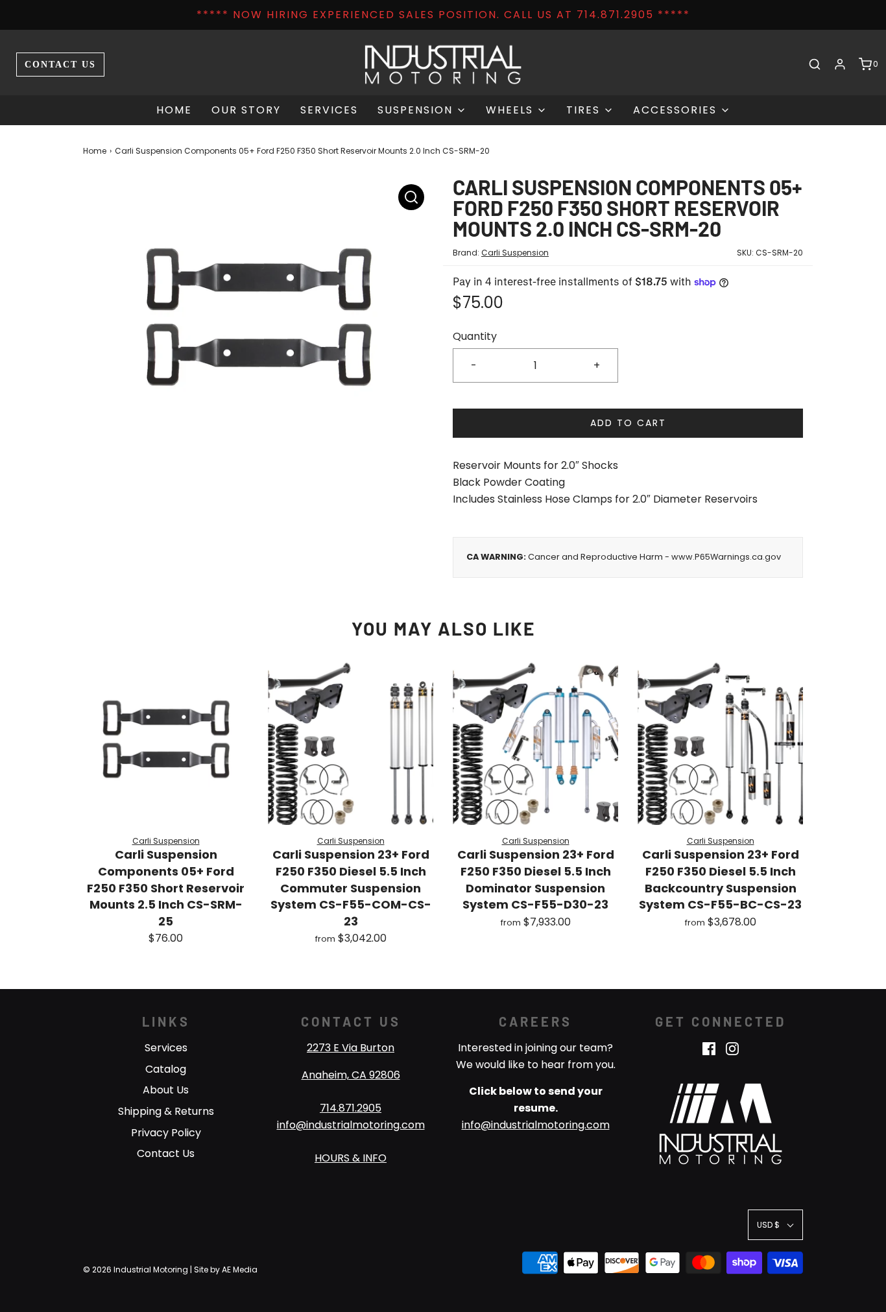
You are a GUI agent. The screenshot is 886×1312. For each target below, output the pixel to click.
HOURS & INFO (351, 1158)
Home (174, 109)
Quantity (475, 336)
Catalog (165, 1069)
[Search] (814, 64)
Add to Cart (628, 422)
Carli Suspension (515, 252)
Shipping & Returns (166, 1111)
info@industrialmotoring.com (351, 1124)
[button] (775, 1225)
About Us (166, 1089)
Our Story (246, 109)
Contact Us (60, 64)
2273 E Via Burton (350, 1047)
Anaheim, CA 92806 (351, 1074)
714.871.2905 (350, 1108)
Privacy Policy (166, 1132)
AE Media (239, 1269)
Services (329, 109)
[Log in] (840, 64)
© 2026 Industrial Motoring (135, 1269)
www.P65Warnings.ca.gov (726, 556)
